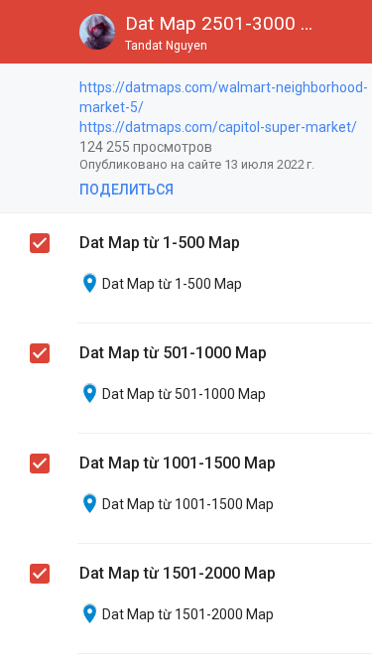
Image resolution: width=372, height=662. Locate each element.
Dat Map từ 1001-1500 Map (177, 463)
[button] (32, 32)
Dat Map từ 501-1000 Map (173, 352)
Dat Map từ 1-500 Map (159, 242)
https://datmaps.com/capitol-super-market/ (218, 127)
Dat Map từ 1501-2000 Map (177, 573)
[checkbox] (41, 90)
